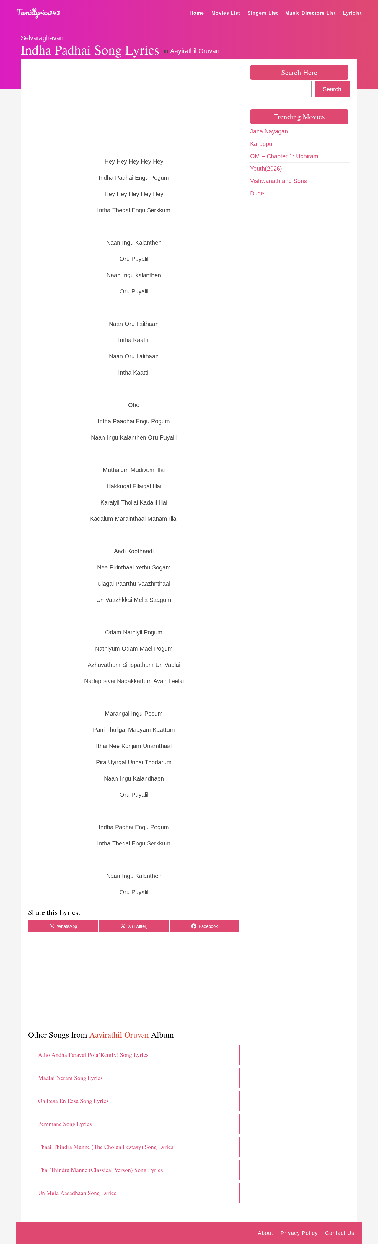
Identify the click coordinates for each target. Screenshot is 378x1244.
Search (332, 89)
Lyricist (352, 13)
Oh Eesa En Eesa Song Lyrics (73, 1101)
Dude (257, 193)
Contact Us (339, 1233)
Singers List (262, 13)
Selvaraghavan (42, 38)
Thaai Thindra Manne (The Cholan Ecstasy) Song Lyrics (105, 1147)
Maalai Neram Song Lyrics (70, 1078)
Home (197, 13)
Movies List (225, 13)
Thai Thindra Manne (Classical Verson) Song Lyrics (100, 1170)
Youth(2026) (266, 168)
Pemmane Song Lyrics (65, 1124)
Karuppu (261, 144)
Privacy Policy (299, 1233)
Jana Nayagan (269, 131)
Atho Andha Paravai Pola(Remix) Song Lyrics (93, 1055)
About (265, 1233)
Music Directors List (310, 13)
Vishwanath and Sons (278, 181)
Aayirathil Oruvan (194, 51)
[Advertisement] (134, 107)
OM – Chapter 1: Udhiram (284, 156)
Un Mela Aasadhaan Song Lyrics (77, 1193)
